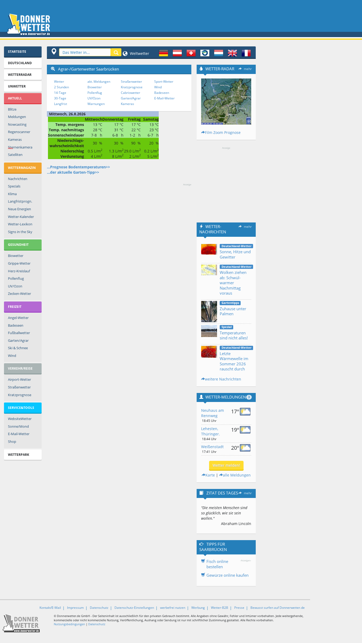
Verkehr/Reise (20, 368)
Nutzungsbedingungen (69, 624)
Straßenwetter (19, 387)
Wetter (59, 81)
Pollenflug (16, 278)
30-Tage (60, 98)
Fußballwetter (19, 332)
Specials (14, 186)
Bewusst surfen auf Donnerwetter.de (277, 607)
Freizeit (14, 306)
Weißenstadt (212, 446)
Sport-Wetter (163, 81)
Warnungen (96, 104)
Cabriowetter (130, 92)
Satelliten (15, 154)
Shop (12, 441)
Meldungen (17, 116)
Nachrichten (17, 178)
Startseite (17, 51)
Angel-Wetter (18, 317)
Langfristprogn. (20, 201)
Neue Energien (19, 209)
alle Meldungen (237, 475)
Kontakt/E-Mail (50, 607)
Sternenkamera (20, 147)
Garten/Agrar (18, 340)
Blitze (12, 109)
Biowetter (15, 255)
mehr (248, 69)
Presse (239, 607)
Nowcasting (17, 124)
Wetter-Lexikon (20, 224)
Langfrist (60, 104)
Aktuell (15, 98)
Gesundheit (18, 244)
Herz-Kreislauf (19, 271)
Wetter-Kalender (21, 216)
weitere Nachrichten (223, 379)
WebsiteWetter (20, 418)
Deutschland (20, 63)
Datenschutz (99, 607)
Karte (210, 475)
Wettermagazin (22, 167)
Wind (12, 355)
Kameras (15, 139)
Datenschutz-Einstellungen (134, 607)
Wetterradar (20, 74)
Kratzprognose (19, 394)
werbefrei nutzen (172, 607)
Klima (12, 193)
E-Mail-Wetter (18, 433)
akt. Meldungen (98, 81)
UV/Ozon (15, 286)
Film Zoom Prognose (223, 132)
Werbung (198, 607)
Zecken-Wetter (19, 293)
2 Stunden (61, 87)
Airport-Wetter (19, 379)
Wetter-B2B (219, 607)
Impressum (75, 607)
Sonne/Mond (18, 426)
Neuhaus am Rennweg (212, 413)
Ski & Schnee (18, 347)
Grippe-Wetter (19, 263)
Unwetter (17, 86)
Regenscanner (19, 131)
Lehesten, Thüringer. (210, 431)
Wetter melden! (226, 465)
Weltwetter (139, 53)
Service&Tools (21, 407)
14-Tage (60, 92)
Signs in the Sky (20, 231)
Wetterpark (18, 454)
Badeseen (15, 325)
